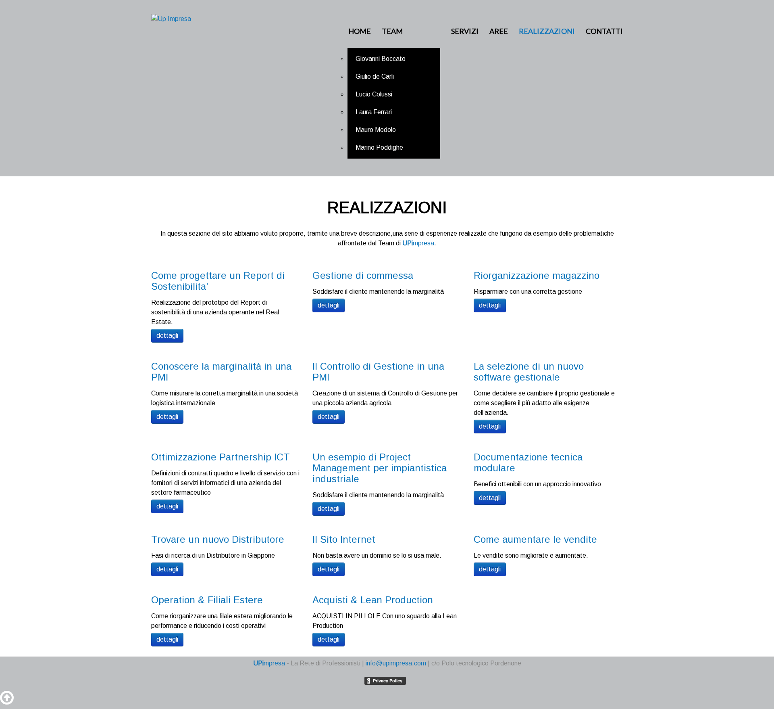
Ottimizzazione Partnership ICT (220, 457)
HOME (359, 31)
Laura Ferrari (374, 112)
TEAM (392, 31)
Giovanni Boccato (381, 58)
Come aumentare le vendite (535, 539)
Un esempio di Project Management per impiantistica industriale (379, 468)
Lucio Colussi (374, 94)
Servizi (465, 31)
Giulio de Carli (375, 76)
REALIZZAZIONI (547, 31)
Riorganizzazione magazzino (536, 275)
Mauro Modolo (376, 129)
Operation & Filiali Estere (207, 599)
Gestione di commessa (362, 275)
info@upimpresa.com (396, 663)
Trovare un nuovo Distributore (217, 539)
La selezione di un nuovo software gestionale (529, 372)
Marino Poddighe (379, 147)
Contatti (604, 31)
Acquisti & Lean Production (372, 599)
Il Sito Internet (343, 539)
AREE (498, 31)
